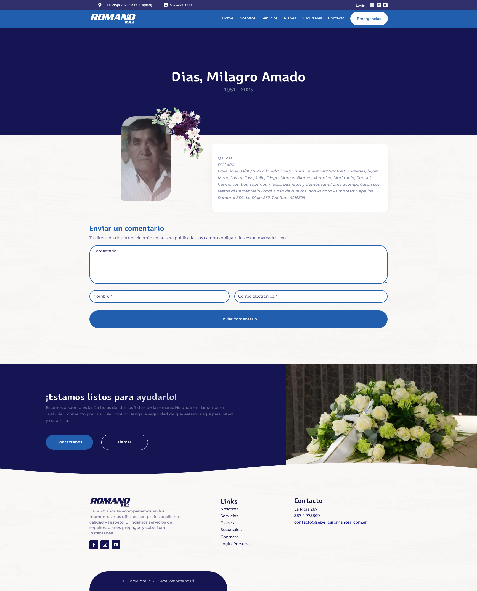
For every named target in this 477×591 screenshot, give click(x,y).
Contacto (336, 18)
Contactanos (69, 442)
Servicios (270, 18)
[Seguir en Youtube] (385, 5)
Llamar (124, 442)
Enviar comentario (238, 319)
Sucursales (312, 18)
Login (360, 5)
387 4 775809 (180, 5)
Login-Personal (236, 543)
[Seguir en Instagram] (379, 5)
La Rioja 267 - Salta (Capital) (129, 5)
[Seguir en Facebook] (372, 5)
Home (227, 18)
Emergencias (369, 18)
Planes (290, 18)
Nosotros (247, 18)
